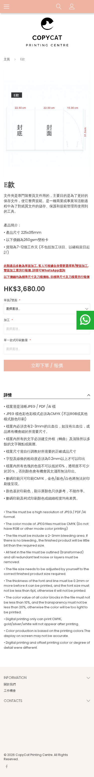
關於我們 (10, 684)
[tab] (47, 394)
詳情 (8, 395)
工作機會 (10, 690)
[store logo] (47, 32)
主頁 (7, 59)
